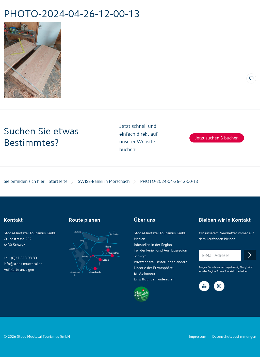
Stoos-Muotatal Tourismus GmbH (160, 233)
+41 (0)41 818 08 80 (20, 258)
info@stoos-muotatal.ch (23, 264)
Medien (139, 239)
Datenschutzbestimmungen (234, 336)
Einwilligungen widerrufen (154, 279)
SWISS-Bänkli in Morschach (103, 181)
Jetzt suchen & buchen (217, 137)
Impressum (197, 336)
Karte (14, 269)
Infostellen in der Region (153, 245)
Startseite (58, 181)
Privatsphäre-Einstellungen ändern (160, 262)
